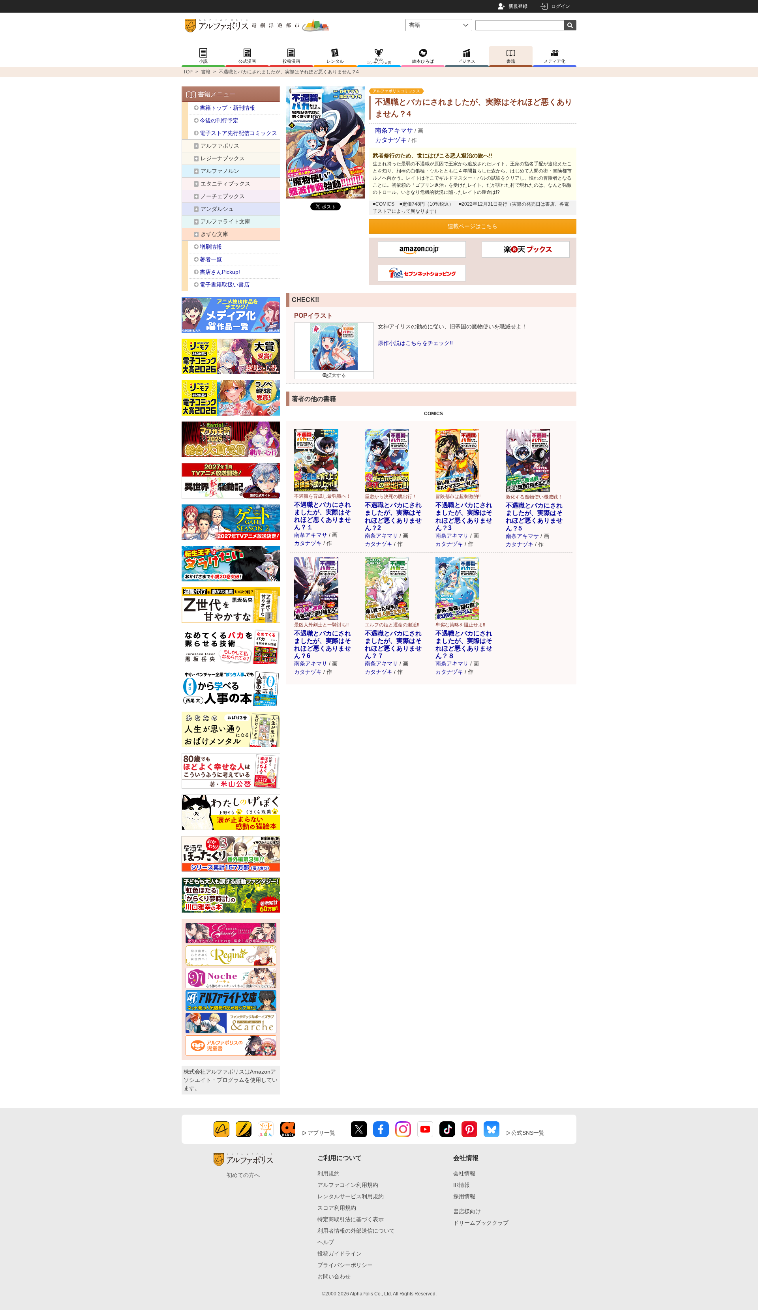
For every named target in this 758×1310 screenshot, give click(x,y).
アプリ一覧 (321, 1133)
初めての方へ (243, 1175)
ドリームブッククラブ (480, 1223)
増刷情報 (211, 247)
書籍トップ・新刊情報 (227, 108)
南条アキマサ (394, 130)
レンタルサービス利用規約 (350, 1196)
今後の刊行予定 (219, 120)
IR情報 (461, 1185)
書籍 (205, 72)
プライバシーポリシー (345, 1265)
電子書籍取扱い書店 (225, 284)
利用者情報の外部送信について (356, 1231)
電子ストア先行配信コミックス (238, 133)
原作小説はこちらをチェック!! (415, 343)
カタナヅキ (391, 140)
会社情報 (464, 1173)
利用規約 (328, 1173)
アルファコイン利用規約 (347, 1185)
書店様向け (467, 1211)
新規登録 (517, 6)
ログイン (560, 6)
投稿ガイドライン (339, 1253)
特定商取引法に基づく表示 (350, 1219)
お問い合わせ (334, 1276)
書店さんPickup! (220, 272)
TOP (188, 72)
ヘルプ (325, 1242)
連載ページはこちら (472, 226)
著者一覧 (211, 259)
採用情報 (464, 1196)
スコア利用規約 (336, 1208)
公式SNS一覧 (527, 1133)
